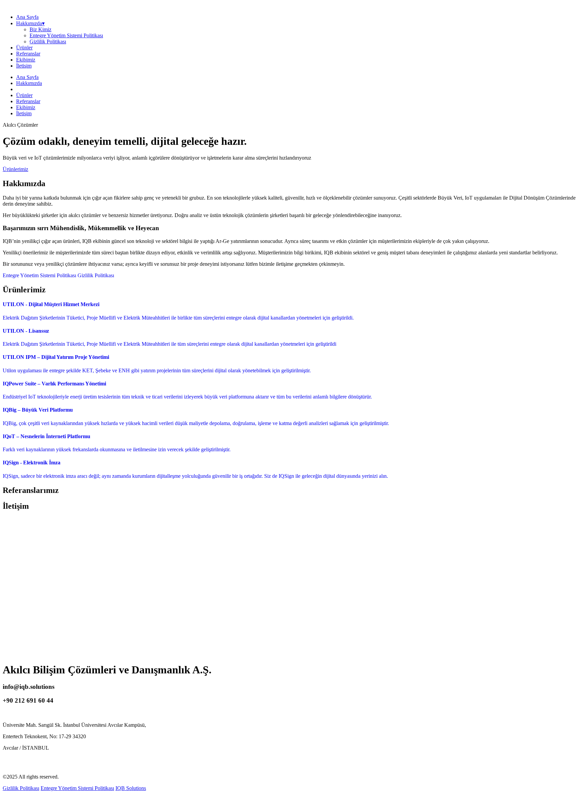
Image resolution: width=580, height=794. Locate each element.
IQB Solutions (130, 788)
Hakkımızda (29, 83)
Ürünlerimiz (15, 169)
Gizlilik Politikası (48, 41)
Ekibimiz (25, 59)
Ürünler (24, 47)
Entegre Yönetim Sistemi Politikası (66, 35)
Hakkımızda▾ (30, 23)
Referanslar (28, 53)
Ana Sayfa (27, 17)
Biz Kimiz (40, 29)
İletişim (24, 66)
